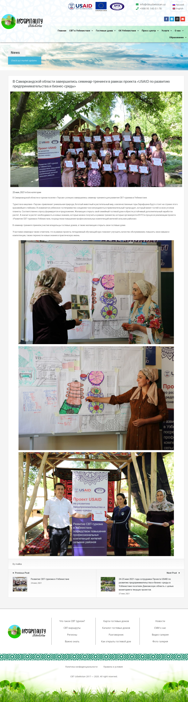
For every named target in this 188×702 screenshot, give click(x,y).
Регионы (72, 634)
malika (19, 564)
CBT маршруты (72, 627)
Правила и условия (113, 666)
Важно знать (72, 641)
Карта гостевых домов (116, 621)
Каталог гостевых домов (116, 627)
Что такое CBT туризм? (72, 621)
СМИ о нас (160, 627)
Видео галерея (160, 634)
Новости (160, 621)
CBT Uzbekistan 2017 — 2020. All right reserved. (94, 676)
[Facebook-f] (166, 19)
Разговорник (116, 634)
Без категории (34, 192)
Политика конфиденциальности (81, 666)
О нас (178, 30)
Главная (62, 30)
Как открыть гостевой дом (116, 641)
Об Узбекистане (127, 30)
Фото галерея (160, 641)
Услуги (165, 30)
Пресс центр (149, 30)
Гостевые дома (104, 30)
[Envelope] (182, 19)
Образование (176, 37)
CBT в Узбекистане (79, 30)
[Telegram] (171, 19)
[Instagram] (177, 19)
